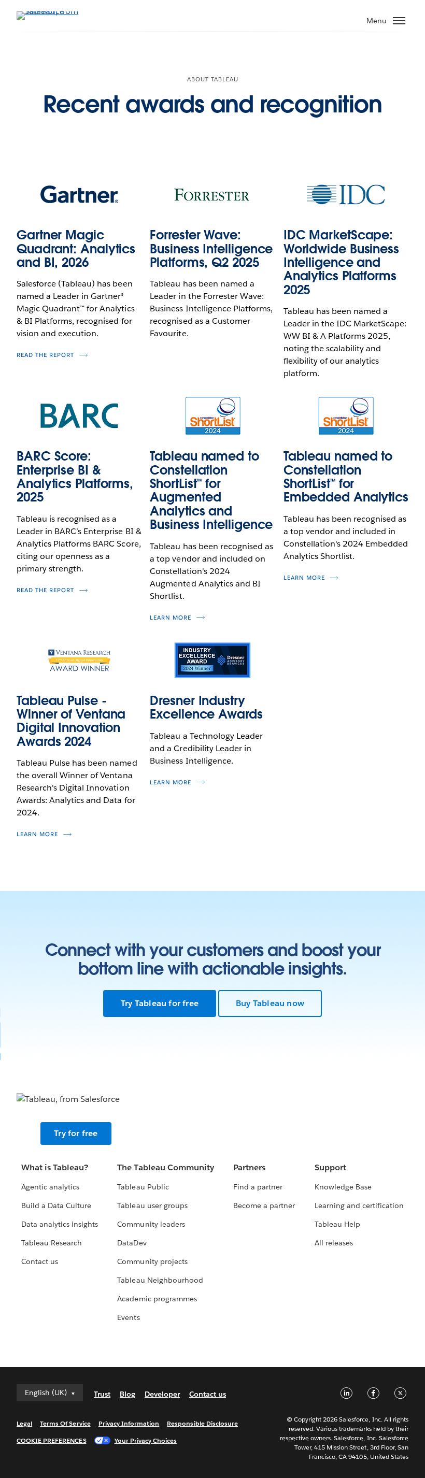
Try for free (75, 1133)
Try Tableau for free (160, 1003)
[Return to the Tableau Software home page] (53, 11)
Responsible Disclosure (202, 1423)
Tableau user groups (152, 1205)
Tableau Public (142, 1187)
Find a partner (257, 1187)
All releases (334, 1242)
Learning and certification (359, 1205)
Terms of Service (65, 1423)
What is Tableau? (54, 1167)
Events (128, 1317)
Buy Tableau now (270, 1003)
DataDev (131, 1242)
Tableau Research (51, 1242)
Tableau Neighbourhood (160, 1280)
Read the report (45, 355)
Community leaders (151, 1224)
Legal (24, 1423)
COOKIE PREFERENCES (52, 1440)
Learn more (170, 618)
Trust (102, 1394)
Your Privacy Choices (146, 1440)
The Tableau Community (165, 1167)
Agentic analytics (50, 1187)
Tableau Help (337, 1224)
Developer (162, 1394)
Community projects (152, 1261)
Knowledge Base (343, 1187)
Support (330, 1167)
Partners (249, 1167)
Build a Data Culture (56, 1205)
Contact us (39, 1261)
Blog (127, 1394)
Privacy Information (129, 1423)
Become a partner (264, 1205)
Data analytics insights (59, 1224)
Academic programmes (156, 1298)
